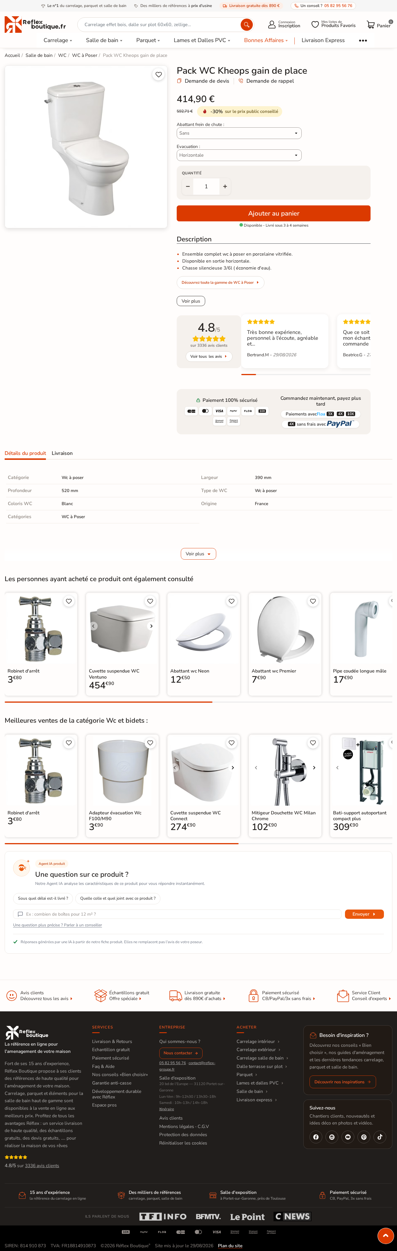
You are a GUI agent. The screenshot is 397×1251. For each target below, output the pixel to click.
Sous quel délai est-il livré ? (43, 898)
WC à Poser (73, 517)
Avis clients (171, 1118)
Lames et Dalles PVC (200, 40)
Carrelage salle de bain (260, 1058)
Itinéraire (166, 1109)
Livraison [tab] (62, 453)
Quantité (192, 173)
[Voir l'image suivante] (151, 626)
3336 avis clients (42, 1166)
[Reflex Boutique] (35, 24)
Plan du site (230, 1246)
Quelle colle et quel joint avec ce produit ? (117, 898)
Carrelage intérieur (256, 1041)
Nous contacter (178, 1053)
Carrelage (56, 40)
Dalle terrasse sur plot (259, 1066)
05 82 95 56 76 (172, 1063)
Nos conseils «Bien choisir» (120, 1074)
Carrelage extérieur (256, 1049)
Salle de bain (102, 40)
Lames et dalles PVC (258, 1083)
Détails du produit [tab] (25, 453)
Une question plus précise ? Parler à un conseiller (57, 925)
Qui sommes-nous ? (179, 1041)
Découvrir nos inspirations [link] (339, 1082)
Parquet (146, 40)
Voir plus (191, 301)
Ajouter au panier (273, 213)
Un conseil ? (326, 5)
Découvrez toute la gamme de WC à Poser (218, 282)
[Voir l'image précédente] (93, 626)
